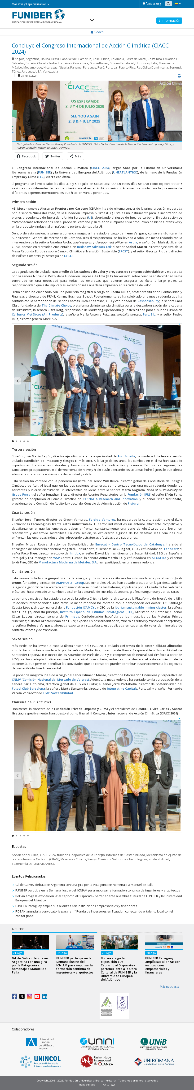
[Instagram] (29, 997)
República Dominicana (152, 67)
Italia (154, 63)
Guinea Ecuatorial (122, 63)
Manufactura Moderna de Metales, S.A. (68, 562)
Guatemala (80, 63)
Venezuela (50, 71)
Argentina (33, 59)
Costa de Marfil (135, 59)
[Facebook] (14, 997)
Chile (96, 59)
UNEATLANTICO (44, 863)
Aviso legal (109, 1084)
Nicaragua (50, 67)
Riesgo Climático (99, 859)
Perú (100, 67)
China (105, 59)
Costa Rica (155, 59)
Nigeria (64, 67)
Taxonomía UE (22, 863)
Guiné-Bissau (99, 63)
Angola (19, 59)
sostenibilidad (159, 859)
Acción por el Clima (25, 855)
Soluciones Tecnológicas (129, 859)
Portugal (112, 67)
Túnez (16, 71)
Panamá (76, 67)
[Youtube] (37, 997)
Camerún (84, 59)
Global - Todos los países (54, 63)
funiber (62, 855)
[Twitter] (22, 997)
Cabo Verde (68, 59)
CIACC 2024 (100, 168)
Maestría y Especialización (29, 4)
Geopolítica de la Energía (87, 855)
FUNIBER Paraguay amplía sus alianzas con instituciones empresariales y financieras (76, 906)
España (31, 63)
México (17, 67)
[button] (177, 3)
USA (38, 71)
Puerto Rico (127, 67)
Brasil (55, 59)
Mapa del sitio (87, 1084)
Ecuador (169, 59)
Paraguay (89, 67)
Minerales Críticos (73, 859)
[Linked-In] (44, 997)
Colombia (117, 59)
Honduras (143, 63)
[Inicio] (38, 16)
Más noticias (168, 987)
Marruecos (166, 63)
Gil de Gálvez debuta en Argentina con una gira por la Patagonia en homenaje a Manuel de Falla (84, 884)
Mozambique (32, 67)
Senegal (175, 67)
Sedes (99, 32)
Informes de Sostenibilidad (125, 855)
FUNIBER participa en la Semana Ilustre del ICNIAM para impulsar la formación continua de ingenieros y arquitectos (97, 890)
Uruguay (28, 71)
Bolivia (45, 59)
